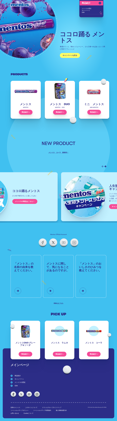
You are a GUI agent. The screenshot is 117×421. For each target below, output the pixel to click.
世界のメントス (15, 407)
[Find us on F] (43, 242)
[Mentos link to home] (20, 5)
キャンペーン (86, 10)
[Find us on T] (53, 242)
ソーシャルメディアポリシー (19, 410)
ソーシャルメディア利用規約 (42, 410)
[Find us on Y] (64, 242)
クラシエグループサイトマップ (51, 407)
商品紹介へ (26, 112)
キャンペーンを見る (70, 55)
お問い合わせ (15, 413)
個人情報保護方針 (61, 410)
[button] (103, 166)
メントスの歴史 (86, 8)
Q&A (83, 12)
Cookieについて (28, 413)
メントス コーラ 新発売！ (58, 152)
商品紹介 (86, 3)
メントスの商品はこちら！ (25, 201)
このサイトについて (31, 407)
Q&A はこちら (58, 303)
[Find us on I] (74, 242)
